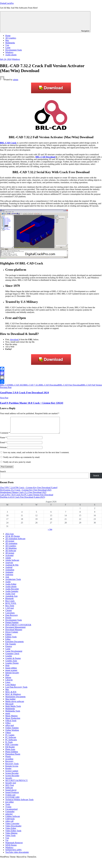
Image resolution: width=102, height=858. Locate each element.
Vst (6, 840)
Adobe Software (12, 560)
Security (8, 778)
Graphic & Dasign (13, 658)
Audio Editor (10, 584)
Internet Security (12, 673)
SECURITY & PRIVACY (16, 780)
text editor (9, 802)
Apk (7, 577)
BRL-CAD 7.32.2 (31, 385)
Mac (7, 40)
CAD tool (9, 608)
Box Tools (9, 605)
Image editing (11, 668)
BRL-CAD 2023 (17, 385)
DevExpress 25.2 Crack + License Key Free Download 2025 (25, 490)
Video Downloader (13, 826)
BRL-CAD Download (48, 385)
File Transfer (10, 644)
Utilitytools (10, 819)
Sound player (10, 790)
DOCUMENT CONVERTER (18, 625)
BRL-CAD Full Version (92, 385)
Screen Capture (11, 771)
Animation (9, 570)
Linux (7, 682)
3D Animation (11, 543)
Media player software (14, 701)
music (7, 713)
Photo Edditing (11, 752)
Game (7, 47)
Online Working (12, 730)
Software (9, 787)
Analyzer (9, 562)
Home (7, 35)
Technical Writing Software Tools (19, 799)
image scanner (11, 670)
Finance (8, 646)
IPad (7, 675)
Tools (7, 804)
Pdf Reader (10, 747)
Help (7, 665)
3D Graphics (10, 38)
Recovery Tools (12, 764)
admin (15, 79)
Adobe (8, 558)
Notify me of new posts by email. (17, 462)
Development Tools (13, 50)
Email (3, 442)
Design (8, 617)
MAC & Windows (13, 694)
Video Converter (12, 823)
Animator (9, 572)
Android (8, 567)
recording (9, 759)
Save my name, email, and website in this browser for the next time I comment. (36, 452)
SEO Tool (9, 785)
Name (3, 437)
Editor (7, 639)
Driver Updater (11, 632)
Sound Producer (12, 792)
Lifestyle (9, 680)
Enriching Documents (14, 641)
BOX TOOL (10, 603)
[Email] (51, 377)
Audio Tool (10, 594)
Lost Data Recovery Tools (16, 687)
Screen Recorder (12, 775)
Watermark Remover (14, 843)
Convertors (10, 613)
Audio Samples (11, 591)
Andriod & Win (11, 565)
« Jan (50, 529)
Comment (5, 433)
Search (3, 471)
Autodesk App (11, 596)
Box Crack (9, 601)
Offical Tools (10, 720)
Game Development (13, 651)
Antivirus (9, 574)
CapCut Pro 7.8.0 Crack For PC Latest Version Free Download (26, 495)
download (14, 339)
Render (8, 768)
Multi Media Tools (13, 706)
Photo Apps (10, 749)
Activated (9, 555)
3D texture (9, 553)
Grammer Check (12, 653)
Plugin (8, 756)
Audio (8, 582)
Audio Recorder (12, 589)
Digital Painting (11, 622)
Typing (8, 807)
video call (9, 821)
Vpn (7, 45)
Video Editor (10, 828)
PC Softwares (11, 740)
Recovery (9, 761)
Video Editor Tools (13, 831)
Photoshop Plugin (12, 754)
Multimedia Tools (12, 711)
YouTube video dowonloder (17, 852)
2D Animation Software (15, 538)
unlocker (9, 814)
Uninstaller (9, 811)
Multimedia (10, 43)
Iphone (8, 677)
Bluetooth (9, 598)
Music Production (12, 718)
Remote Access (11, 766)
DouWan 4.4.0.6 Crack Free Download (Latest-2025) (22, 497)
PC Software (10, 737)
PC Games (9, 735)
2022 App (9, 534)
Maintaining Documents (15, 696)
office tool (9, 725)
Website (3, 447)
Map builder (10, 699)
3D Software (10, 550)
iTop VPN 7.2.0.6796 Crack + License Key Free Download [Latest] (28, 487)
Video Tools (10, 835)
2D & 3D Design (12, 536)
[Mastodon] (51, 373)
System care (10, 795)
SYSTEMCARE (12, 797)
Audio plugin (10, 55)
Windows (9, 52)
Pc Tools (9, 742)
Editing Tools (11, 637)
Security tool (10, 783)
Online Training (12, 728)
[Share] (51, 382)
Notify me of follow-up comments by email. (21, 457)
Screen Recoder (12, 773)
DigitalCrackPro (7, 3)
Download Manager (13, 629)
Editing (8, 634)
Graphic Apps (11, 661)
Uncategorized (11, 809)
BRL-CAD (5, 385)
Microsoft (9, 704)
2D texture (9, 541)
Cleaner (8, 610)
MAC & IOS (10, 692)
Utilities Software (12, 816)
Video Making (11, 833)
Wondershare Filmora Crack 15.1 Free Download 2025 (23, 492)
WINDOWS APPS (13, 850)
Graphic (8, 656)
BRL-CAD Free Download (70, 385)
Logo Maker (10, 685)
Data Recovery (11, 615)
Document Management (15, 627)
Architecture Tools (13, 579)
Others (8, 732)
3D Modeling (11, 548)
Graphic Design (12, 663)
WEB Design (11, 845)
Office (8, 723)
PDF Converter (11, 744)
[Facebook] (51, 369)
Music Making (11, 716)
